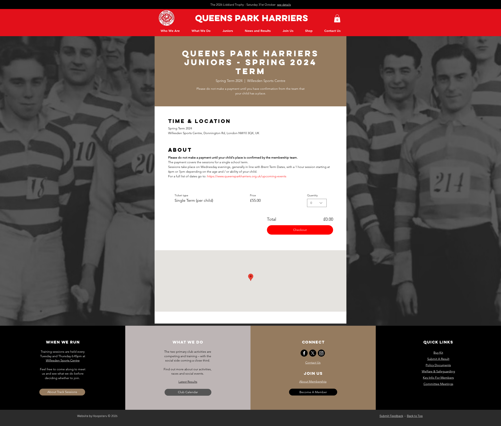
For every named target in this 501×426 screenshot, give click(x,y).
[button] (337, 18)
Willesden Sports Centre (63, 360)
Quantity (312, 195)
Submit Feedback (391, 416)
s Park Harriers (267, 17)
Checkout (300, 230)
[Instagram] (321, 353)
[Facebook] (304, 353)
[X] (312, 353)
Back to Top (415, 416)
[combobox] (317, 203)
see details (284, 4)
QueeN (210, 17)
